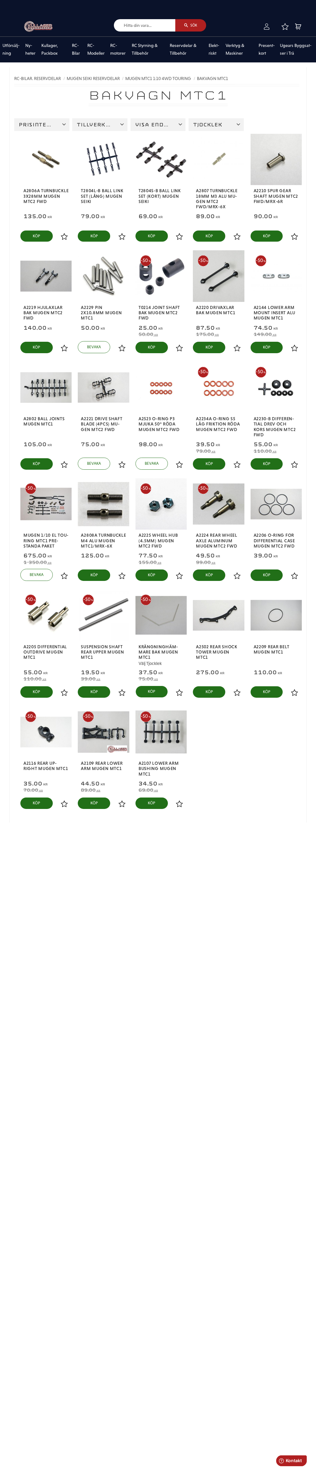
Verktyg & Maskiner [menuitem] (235, 49)
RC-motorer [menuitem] (118, 49)
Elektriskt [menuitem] (214, 49)
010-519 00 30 (25, 4)
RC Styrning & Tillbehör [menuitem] (145, 49)
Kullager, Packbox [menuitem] (49, 49)
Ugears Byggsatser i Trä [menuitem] (295, 49)
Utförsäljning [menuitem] (10, 49)
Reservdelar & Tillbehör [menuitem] (183, 49)
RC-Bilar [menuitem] (76, 49)
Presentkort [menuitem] (267, 49)
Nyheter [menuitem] (30, 49)
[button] (285, 26)
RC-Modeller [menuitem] (96, 49)
